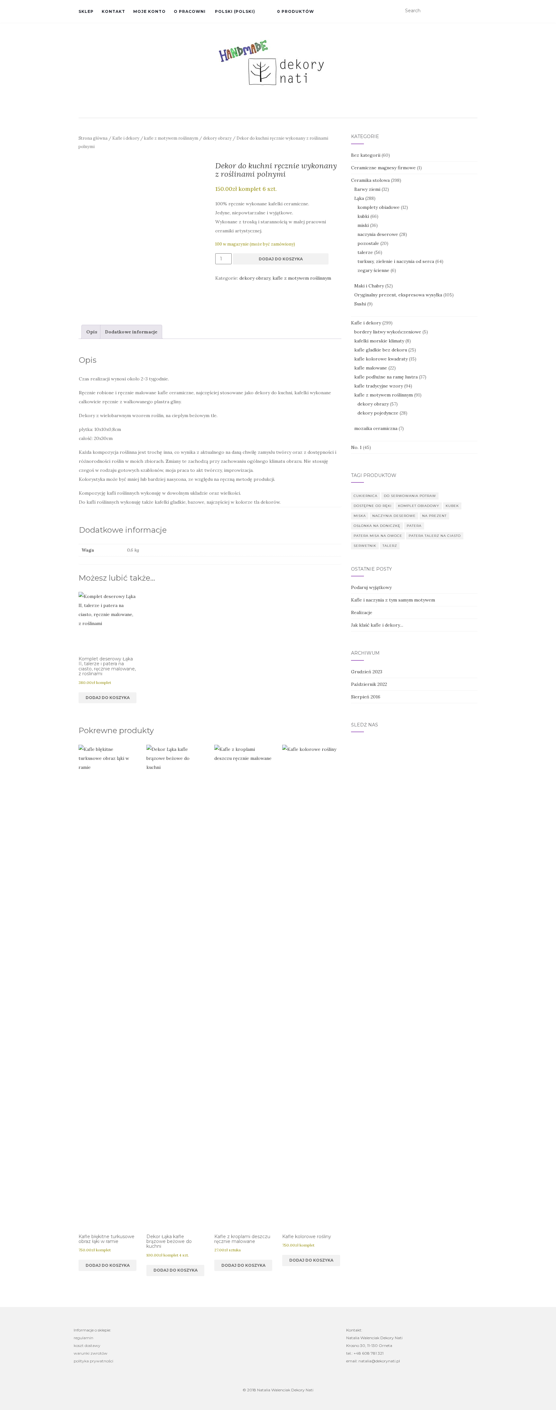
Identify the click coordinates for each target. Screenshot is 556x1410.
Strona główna (93, 138)
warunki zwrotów (90, 1353)
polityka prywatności (93, 1361)
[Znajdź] (473, 11)
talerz (390, 546)
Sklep (86, 11)
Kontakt (113, 11)
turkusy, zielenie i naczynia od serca (395, 261)
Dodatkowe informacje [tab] (131, 332)
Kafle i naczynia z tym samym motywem (393, 600)
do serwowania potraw (410, 496)
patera (414, 526)
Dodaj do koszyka (281, 259)
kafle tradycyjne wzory (378, 386)
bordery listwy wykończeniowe (387, 332)
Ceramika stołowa (370, 180)
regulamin (83, 1337)
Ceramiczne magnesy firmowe (383, 168)
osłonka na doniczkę (377, 526)
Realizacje (361, 612)
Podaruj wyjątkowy (371, 587)
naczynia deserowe (377, 234)
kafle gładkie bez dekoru (380, 350)
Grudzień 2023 (366, 672)
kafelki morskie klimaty (379, 341)
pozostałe (368, 243)
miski (363, 225)
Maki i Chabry (369, 286)
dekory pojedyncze (377, 413)
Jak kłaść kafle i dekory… (377, 625)
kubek (452, 506)
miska (360, 516)
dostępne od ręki (373, 506)
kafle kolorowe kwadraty (381, 359)
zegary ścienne (373, 270)
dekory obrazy (217, 138)
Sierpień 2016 (365, 697)
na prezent (434, 516)
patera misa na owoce (378, 536)
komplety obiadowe (378, 207)
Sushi (360, 304)
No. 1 (356, 447)
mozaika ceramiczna (375, 428)
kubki (363, 216)
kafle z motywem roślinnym (171, 138)
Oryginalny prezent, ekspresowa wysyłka (398, 295)
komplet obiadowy (418, 506)
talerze (365, 252)
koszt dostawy (87, 1345)
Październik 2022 (369, 684)
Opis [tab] (91, 332)
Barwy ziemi (367, 189)
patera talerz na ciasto (435, 536)
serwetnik (365, 546)
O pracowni (190, 11)
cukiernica (365, 496)
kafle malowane (370, 368)
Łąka (359, 198)
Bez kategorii (365, 155)
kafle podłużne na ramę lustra (386, 377)
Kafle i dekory (125, 138)
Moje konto (149, 11)
